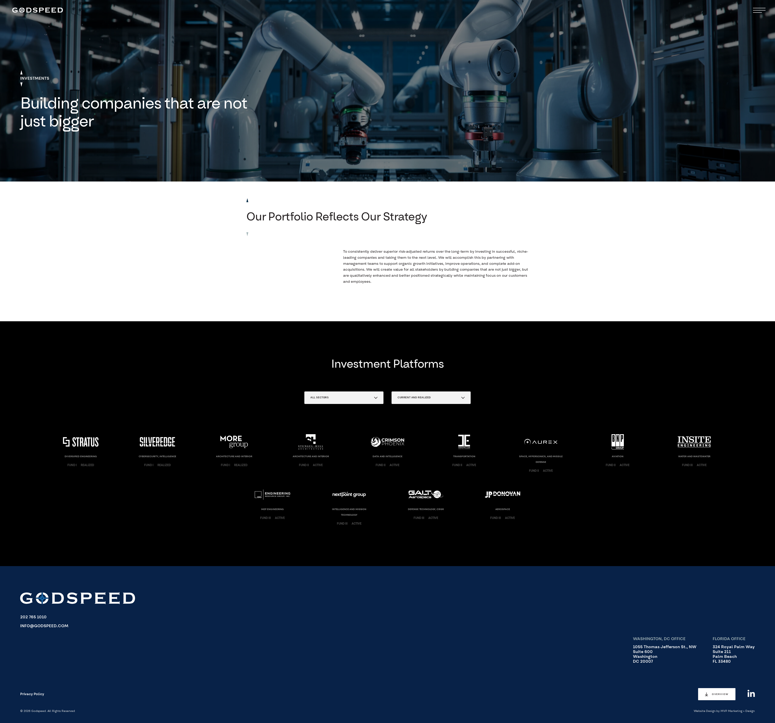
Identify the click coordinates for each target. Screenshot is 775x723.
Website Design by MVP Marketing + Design (724, 711)
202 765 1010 (33, 617)
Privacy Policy (32, 694)
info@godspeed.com (44, 626)
